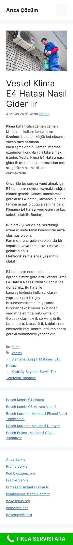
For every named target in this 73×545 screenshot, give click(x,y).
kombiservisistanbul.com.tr (28, 494)
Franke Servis (17, 480)
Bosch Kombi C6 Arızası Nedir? (31, 407)
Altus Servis (15, 459)
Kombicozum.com (20, 473)
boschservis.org (19, 515)
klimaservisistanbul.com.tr (27, 487)
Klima (16, 347)
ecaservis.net (17, 508)
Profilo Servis (16, 466)
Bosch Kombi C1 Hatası (25, 400)
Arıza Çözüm (22, 10)
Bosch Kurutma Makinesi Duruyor (33, 426)
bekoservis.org (18, 501)
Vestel (17, 353)
